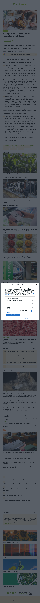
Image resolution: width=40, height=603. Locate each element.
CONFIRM (13, 314)
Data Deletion (14, 318)
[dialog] (20, 301)
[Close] (37, 285)
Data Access (20, 318)
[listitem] (20, 298)
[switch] (32, 300)
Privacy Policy (25, 318)
